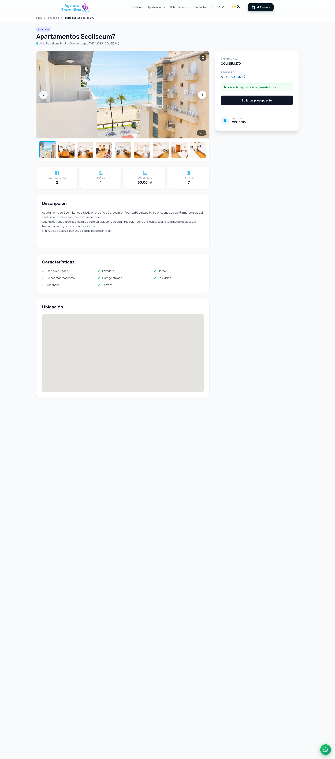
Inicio (39, 17)
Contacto (200, 7)
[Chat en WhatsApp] (325, 749)
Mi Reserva (260, 7)
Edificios (137, 7)
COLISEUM (239, 122)
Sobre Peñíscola (179, 7)
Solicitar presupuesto (257, 100)
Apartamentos (156, 7)
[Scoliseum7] (122, 94)
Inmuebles (53, 17)
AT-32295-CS (231, 77)
